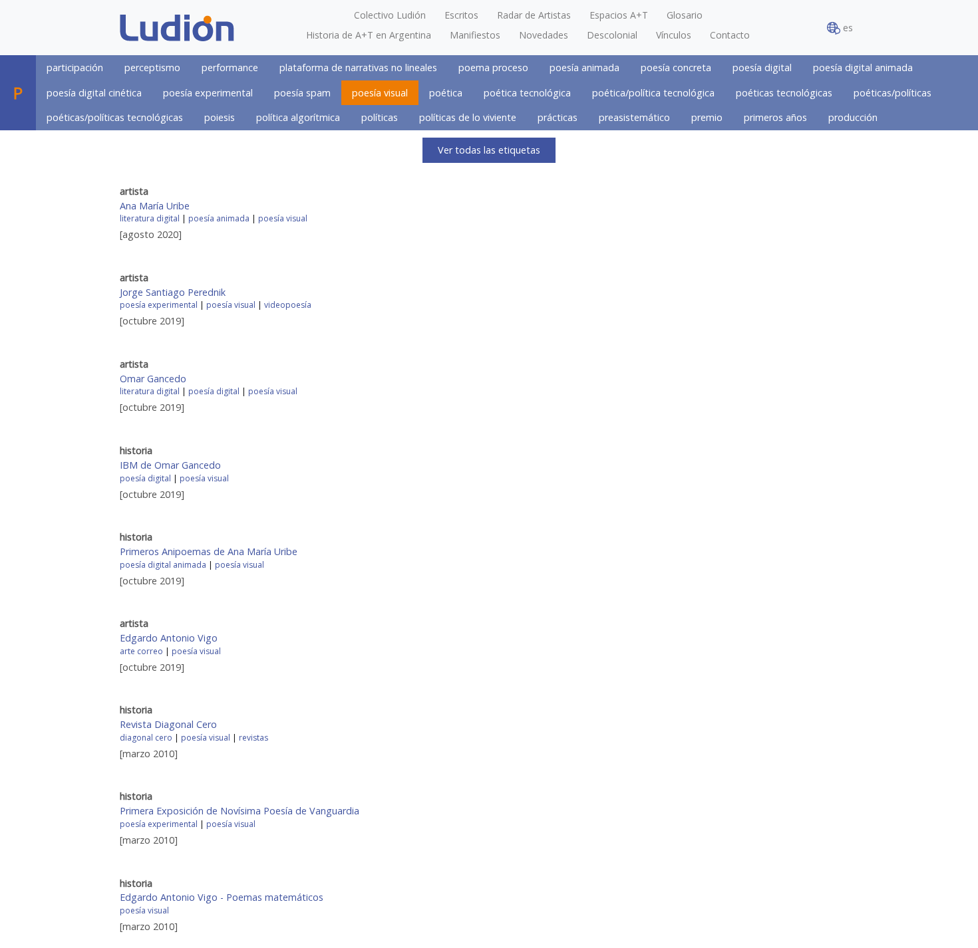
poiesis (219, 117)
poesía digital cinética (94, 92)
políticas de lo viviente (467, 117)
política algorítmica (298, 117)
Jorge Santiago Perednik (173, 292)
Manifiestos (475, 35)
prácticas (557, 117)
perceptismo (152, 67)
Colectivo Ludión (390, 15)
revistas (253, 737)
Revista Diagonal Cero (168, 724)
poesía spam (302, 92)
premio (707, 117)
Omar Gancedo (153, 378)
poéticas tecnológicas (784, 92)
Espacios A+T (618, 15)
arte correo (141, 651)
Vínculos (673, 35)
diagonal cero (146, 737)
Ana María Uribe (155, 205)
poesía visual (380, 92)
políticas (379, 117)
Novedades (543, 35)
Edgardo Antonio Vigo (169, 638)
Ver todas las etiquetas (489, 150)
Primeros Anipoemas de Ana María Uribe (208, 551)
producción (853, 117)
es (846, 27)
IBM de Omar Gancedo (170, 465)
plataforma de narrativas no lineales (358, 67)
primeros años (775, 117)
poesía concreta (676, 67)
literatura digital (150, 218)
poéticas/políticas (892, 92)
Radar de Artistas (534, 15)
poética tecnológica (527, 92)
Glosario (685, 15)
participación (75, 67)
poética (445, 92)
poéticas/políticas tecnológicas (115, 117)
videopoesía (287, 304)
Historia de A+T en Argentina (368, 35)
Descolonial (612, 35)
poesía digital (762, 67)
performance (230, 67)
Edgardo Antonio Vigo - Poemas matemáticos (221, 897)
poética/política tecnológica (653, 92)
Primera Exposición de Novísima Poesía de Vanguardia (239, 810)
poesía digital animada (863, 67)
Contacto (730, 35)
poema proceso (493, 67)
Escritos (461, 15)
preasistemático (634, 117)
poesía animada (584, 67)
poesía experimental (208, 92)
